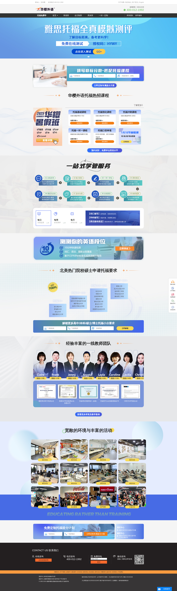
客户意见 (135, 2)
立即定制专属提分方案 (104, 85)
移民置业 (85, 572)
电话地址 (128, 2)
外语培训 (79, 572)
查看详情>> (74, 120)
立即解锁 (125, 328)
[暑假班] (47, 145)
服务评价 (109, 572)
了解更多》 (139, 105)
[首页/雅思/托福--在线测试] (88, 38)
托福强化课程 (104, 112)
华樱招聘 (103, 572)
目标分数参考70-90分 (102, 116)
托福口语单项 (104, 130)
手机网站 (120, 572)
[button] (88, 56)
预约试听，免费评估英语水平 (104, 150)
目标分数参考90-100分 (128, 116)
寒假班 (66, 15)
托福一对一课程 (79, 130)
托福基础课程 (79, 112)
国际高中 (73, 572)
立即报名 (128, 142)
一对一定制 (103, 15)
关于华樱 (121, 2)
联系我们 (114, 572)
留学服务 (138, 15)
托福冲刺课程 (130, 112)
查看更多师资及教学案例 (88, 414)
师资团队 (130, 15)
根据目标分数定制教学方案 (79, 134)
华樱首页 (56, 572)
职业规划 (91, 572)
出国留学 (68, 572)
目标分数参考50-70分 (77, 116)
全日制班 (78, 15)
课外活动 (97, 572)
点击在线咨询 (43, 560)
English (141, 2)
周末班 (90, 15)
